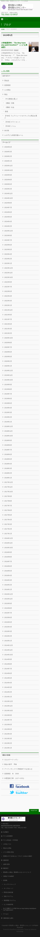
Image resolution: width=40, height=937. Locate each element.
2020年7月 (8, 347)
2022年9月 (8, 282)
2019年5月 (8, 403)
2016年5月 (8, 571)
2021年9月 (8, 315)
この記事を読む (7, 63)
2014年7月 (8, 669)
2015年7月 (8, 613)
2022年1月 (8, 305)
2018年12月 (8, 426)
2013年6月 (8, 724)
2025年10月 (8, 170)
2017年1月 (8, 533)
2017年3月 (8, 524)
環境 (6, 111)
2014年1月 (8, 697)
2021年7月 (8, 319)
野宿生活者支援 (8, 892)
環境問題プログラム (10, 900)
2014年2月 (8, 692)
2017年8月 (8, 501)
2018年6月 (8, 454)
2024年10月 (8, 198)
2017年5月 (8, 515)
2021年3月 (8, 329)
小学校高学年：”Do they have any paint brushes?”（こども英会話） (14, 45)
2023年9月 (8, 235)
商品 (5, 94)
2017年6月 (8, 510)
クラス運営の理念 (8, 852)
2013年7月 (8, 720)
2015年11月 (8, 599)
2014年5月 (8, 678)
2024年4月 (8, 221)
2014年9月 (8, 659)
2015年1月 (8, 641)
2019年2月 (8, 417)
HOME (3, 29)
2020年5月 (8, 356)
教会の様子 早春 (10, 764)
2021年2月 (8, 333)
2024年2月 (8, 226)
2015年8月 (8, 608)
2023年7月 (8, 240)
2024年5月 (8, 217)
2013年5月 (8, 729)
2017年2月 (8, 529)
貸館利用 (6, 860)
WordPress (13, 929)
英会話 (16, 50)
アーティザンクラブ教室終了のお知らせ (18, 769)
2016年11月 (8, 543)
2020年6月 (8, 352)
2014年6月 (8, 673)
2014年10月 (8, 655)
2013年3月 (8, 738)
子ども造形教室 (8, 836)
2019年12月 (8, 370)
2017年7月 (8, 505)
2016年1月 (8, 589)
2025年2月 (8, 189)
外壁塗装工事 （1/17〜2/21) (14, 778)
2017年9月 (8, 496)
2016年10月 (8, 547)
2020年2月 (8, 361)
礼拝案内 (6, 832)
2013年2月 (8, 743)
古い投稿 (5, 71)
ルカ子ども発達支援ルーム (13, 135)
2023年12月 (8, 231)
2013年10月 (8, 710)
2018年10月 (8, 436)
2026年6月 (8, 147)
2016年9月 (8, 552)
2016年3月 (8, 580)
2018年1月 (8, 478)
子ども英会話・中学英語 (10, 840)
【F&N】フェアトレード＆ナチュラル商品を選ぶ (20, 117)
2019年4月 (8, 408)
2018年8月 (8, 445)
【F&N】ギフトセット (12, 122)
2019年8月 (8, 389)
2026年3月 (8, 152)
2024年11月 (8, 193)
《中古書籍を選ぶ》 (11, 99)
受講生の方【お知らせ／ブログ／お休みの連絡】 (18, 856)
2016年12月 (8, 538)
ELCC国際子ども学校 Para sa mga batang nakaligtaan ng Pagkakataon (19, 909)
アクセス (6, 914)
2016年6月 (8, 566)
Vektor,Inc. (34, 929)
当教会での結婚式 (8, 876)
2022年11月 (8, 273)
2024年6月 (8, 212)
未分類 (6, 130)
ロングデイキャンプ (10, 884)
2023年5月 (8, 249)
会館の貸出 (6, 864)
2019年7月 (8, 394)
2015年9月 (8, 603)
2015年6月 (8, 617)
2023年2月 (8, 259)
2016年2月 (8, 585)
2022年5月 (8, 291)
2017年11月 (8, 487)
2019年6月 (8, 398)
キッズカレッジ (8, 888)
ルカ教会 (7, 90)
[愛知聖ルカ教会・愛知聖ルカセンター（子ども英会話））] (17, 8)
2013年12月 (8, 701)
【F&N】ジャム (10, 126)
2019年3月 (8, 412)
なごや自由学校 (8, 904)
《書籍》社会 (9, 107)
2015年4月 (8, 627)
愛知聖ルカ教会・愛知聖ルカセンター (20, 925)
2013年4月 (8, 734)
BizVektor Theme (23, 929)
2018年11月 (8, 431)
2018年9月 (8, 440)
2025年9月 (8, 175)
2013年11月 (8, 706)
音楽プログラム (8, 896)
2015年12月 (8, 594)
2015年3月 (8, 631)
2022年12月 (8, 268)
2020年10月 (8, 338)
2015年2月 (8, 636)
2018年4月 (8, 464)
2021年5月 (8, 324)
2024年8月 (8, 203)
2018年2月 (8, 473)
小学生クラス (7, 844)
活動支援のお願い (8, 918)
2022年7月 (8, 287)
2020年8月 (8, 342)
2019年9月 (8, 384)
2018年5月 (8, 459)
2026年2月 (8, 156)
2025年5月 (8, 184)
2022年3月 (8, 301)
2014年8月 (8, 664)
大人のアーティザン (11, 760)
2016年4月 (8, 575)
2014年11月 (8, 650)
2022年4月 (8, 296)
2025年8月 (8, 179)
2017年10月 (8, 491)
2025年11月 (8, 165)
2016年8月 (8, 557)
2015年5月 (8, 622)
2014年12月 (8, 645)
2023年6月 (8, 245)
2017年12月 (8, 482)
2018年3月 (8, 468)
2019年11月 (8, 375)
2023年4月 (8, 254)
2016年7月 (8, 561)
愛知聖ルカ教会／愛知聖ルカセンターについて (17, 872)
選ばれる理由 (7, 848)
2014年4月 (8, 683)
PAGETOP (34, 810)
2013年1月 (8, 748)
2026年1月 (8, 161)
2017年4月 (8, 519)
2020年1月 (8, 366)
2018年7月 (8, 450)
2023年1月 (8, 263)
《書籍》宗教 (9, 103)
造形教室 (7, 85)
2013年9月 (8, 715)
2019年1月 (8, 422)
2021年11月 (8, 310)
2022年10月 (8, 277)
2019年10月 (8, 380)
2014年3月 (8, 687)
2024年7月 (8, 207)
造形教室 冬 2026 (12, 774)
